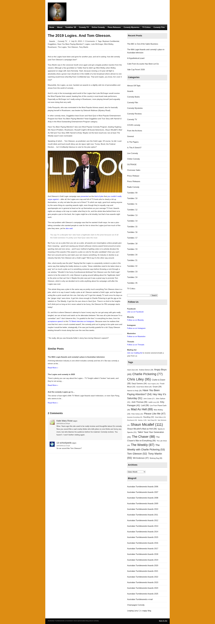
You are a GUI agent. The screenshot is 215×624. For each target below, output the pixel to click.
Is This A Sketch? (134, 147)
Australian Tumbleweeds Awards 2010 (142, 509)
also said (69, 228)
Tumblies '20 (132, 255)
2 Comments (90, 41)
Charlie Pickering (147, 374)
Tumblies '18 (132, 243)
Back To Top (163, 621)
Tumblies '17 (132, 238)
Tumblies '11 (132, 204)
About (59, 27)
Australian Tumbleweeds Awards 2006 (142, 486)
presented (85, 196)
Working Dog (156, 458)
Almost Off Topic (134, 86)
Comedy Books (133, 97)
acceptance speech (55, 321)
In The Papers (133, 142)
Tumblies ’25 (70, 27)
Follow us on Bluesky (135, 320)
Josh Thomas (139, 402)
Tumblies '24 (132, 277)
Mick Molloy (108, 44)
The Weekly (142, 445)
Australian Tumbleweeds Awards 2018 (142, 554)
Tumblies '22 (132, 266)
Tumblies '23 (132, 272)
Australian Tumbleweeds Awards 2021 (142, 571)
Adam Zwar (132, 370)
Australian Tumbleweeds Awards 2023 (142, 582)
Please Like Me (154, 413)
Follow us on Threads (135, 345)
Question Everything (134, 417)
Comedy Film (159, 27)
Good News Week (144, 387)
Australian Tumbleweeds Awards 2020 (142, 565)
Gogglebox (52, 44)
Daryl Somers (139, 384)
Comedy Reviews (134, 114)
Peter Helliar (137, 414)
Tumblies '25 (132, 283)
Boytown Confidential (111, 41)
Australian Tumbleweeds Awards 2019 (142, 560)
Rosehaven (52, 47)
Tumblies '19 (132, 249)
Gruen (157, 387)
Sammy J (142, 420)
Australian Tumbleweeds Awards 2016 (142, 543)
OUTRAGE (131, 164)
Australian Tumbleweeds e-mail (140, 599)
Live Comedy (132, 153)
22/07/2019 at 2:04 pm (63, 423)
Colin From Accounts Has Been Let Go (143, 64)
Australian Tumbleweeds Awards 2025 (142, 594)
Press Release (133, 176)
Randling (148, 417)
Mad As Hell (142, 409)
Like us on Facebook (135, 312)
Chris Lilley (139, 379)
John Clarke (149, 398)
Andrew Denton (146, 370)
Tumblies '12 (132, 210)
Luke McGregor (97, 44)
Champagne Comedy (136, 605)
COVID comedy (133, 125)
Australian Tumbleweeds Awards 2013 (142, 526)
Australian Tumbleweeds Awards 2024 (142, 588)
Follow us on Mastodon (136, 336)
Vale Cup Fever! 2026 (136, 69)
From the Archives (134, 131)
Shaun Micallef (147, 424)
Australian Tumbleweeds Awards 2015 (142, 537)
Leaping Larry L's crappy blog (139, 611)
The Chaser (143, 436)
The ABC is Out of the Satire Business (142, 44)
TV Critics (146, 27)
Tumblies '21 (132, 260)
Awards (52, 41)
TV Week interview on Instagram (81, 321)
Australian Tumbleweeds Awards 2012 (142, 520)
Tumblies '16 (132, 232)
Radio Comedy (133, 187)
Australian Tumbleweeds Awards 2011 (142, 515)
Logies (87, 44)
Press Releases (114, 27)
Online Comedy (98, 27)
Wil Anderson (141, 458)
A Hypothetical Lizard (135, 58)
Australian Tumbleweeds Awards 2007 (142, 492)
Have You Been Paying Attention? (70, 44)
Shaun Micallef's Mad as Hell (142, 429)
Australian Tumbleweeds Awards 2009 (142, 503)
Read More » (53, 368)
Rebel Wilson (160, 417)
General (130, 136)
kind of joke (98, 196)
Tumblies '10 (132, 198)
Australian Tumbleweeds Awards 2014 (142, 532)
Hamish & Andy (134, 391)
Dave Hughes (153, 383)
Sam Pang (152, 420)
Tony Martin (83, 47)
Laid (145, 405)
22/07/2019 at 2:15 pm (63, 445)
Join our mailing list (134, 353)
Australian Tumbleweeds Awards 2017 (142, 548)
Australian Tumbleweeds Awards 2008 (142, 498)
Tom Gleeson (73, 47)
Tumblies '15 (132, 227)
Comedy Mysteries (131, 27)
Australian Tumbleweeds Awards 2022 (142, 577)
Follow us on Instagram (136, 328)
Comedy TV (84, 27)
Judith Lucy (153, 402)
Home (51, 27)
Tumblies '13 (132, 215)
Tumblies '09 (132, 193)
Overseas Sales (133, 170)
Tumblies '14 (132, 221)
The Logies (62, 47)
